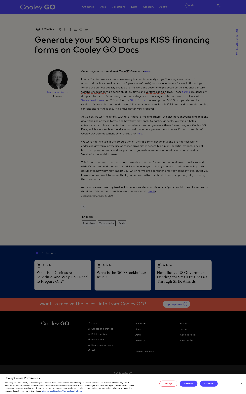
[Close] (241, 384)
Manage (168, 383)
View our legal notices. (72, 391)
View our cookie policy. (52, 391)
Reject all (188, 383)
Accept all (208, 383)
